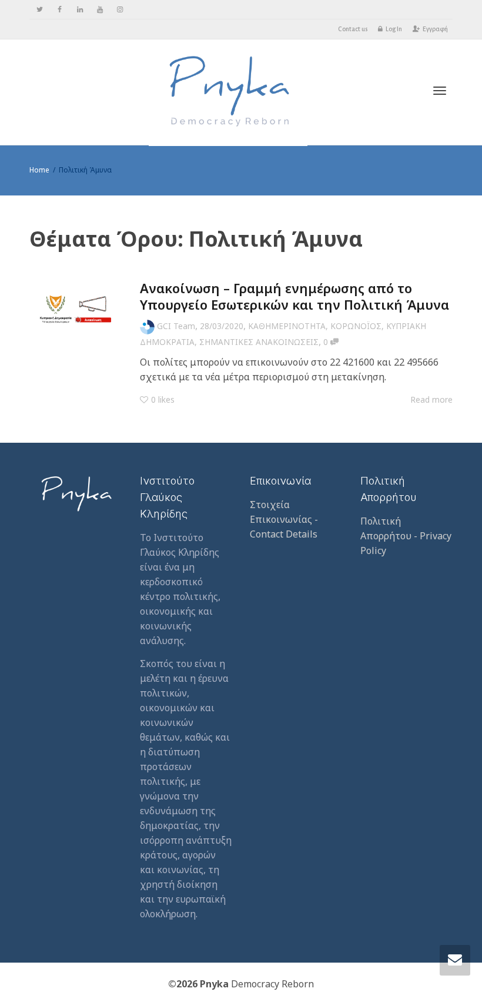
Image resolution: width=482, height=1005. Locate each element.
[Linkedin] (79, 9)
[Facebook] (59, 9)
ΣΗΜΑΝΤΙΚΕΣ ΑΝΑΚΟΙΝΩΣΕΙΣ (259, 341)
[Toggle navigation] (440, 91)
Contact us (352, 28)
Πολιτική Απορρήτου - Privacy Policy (405, 536)
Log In (394, 28)
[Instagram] (119, 9)
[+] (75, 308)
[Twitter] (39, 9)
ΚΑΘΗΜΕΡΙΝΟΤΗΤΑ (287, 325)
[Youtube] (99, 9)
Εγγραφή (435, 28)
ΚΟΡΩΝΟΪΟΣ (355, 325)
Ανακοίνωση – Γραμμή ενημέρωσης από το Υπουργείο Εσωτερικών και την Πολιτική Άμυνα (294, 296)
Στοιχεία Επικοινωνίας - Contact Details (284, 519)
